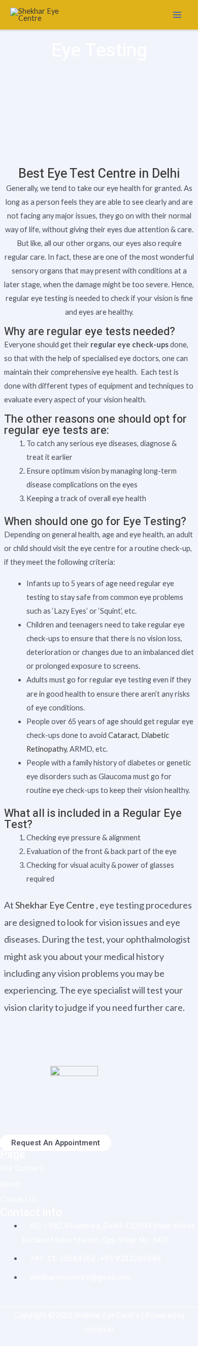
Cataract (123, 735)
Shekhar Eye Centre (54, 905)
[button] (55, 1143)
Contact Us (19, 1199)
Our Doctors (21, 1168)
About (10, 1183)
